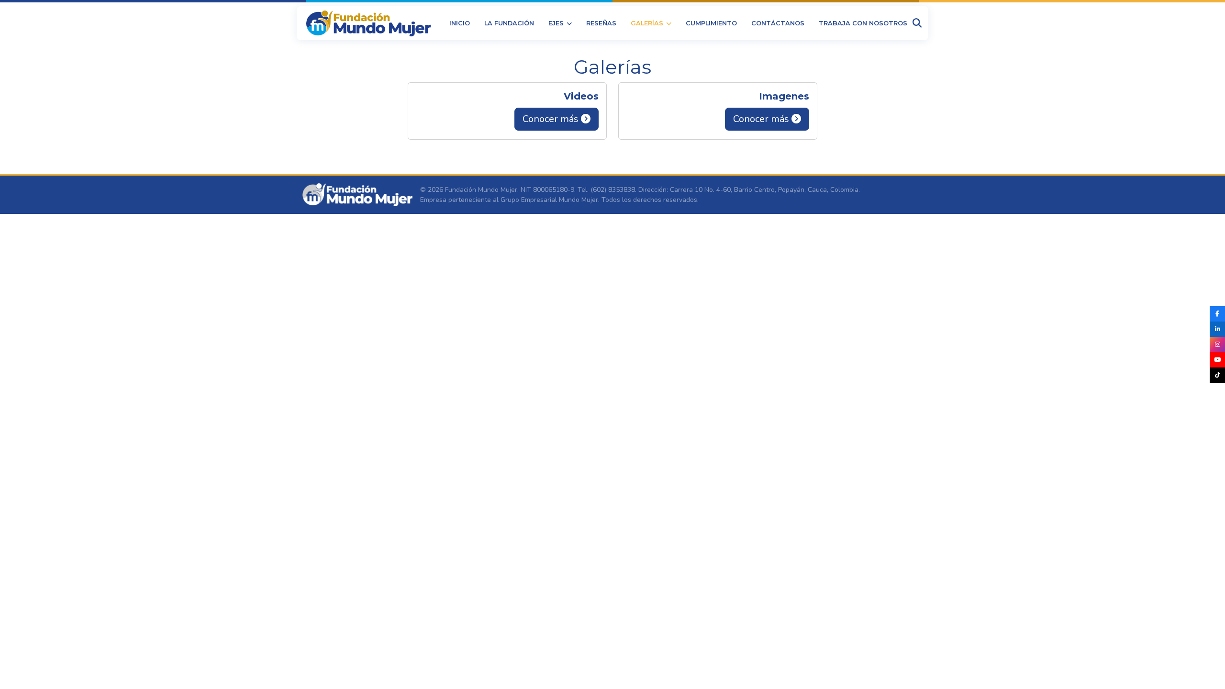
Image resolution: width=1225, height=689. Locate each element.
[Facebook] (1217, 314)
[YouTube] (1217, 359)
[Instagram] (1217, 344)
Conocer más (552, 118)
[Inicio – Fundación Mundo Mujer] (368, 23)
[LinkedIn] (1217, 329)
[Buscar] (916, 23)
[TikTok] (1217, 375)
